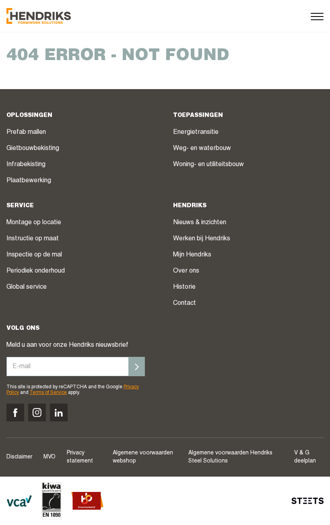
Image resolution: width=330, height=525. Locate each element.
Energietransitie (196, 132)
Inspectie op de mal (34, 255)
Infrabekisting (25, 165)
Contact (184, 303)
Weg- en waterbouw (202, 149)
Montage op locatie (33, 223)
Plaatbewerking (28, 181)
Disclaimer (19, 457)
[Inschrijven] (137, 366)
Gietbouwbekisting (32, 149)
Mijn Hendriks (192, 255)
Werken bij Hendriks (201, 239)
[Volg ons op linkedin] (59, 412)
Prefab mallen (26, 132)
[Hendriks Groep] (38, 16)
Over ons (186, 271)
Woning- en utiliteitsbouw (208, 165)
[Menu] (317, 16)
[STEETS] (307, 501)
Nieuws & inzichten (199, 223)
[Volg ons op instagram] (37, 412)
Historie (184, 287)
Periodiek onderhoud (35, 271)
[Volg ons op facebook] (15, 412)
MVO (49, 457)
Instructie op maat (32, 239)
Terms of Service (48, 392)
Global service (26, 287)
